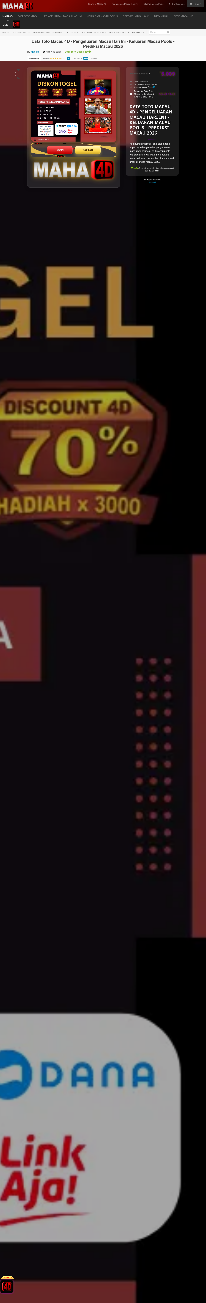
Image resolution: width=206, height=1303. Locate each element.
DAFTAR (87, 150)
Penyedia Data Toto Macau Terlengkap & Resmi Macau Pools (154, 94)
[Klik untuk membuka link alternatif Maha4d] (73, 106)
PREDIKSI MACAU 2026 (119, 32)
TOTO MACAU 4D (72, 32)
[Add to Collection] (18, 78)
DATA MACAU (138, 32)
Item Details (34, 58)
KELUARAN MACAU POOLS (94, 32)
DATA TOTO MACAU (21, 32)
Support (94, 58)
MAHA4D (6, 32)
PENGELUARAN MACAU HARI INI (47, 32)
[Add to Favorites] (18, 70)
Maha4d (35, 51)
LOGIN (60, 150)
